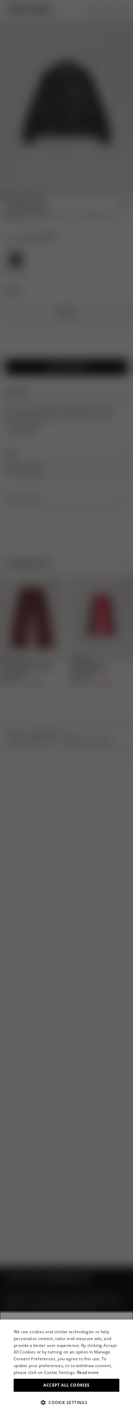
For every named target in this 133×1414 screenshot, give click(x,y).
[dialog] (66, 1367)
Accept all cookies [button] (66, 1385)
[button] (66, 1402)
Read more (88, 1372)
